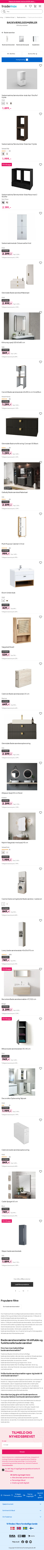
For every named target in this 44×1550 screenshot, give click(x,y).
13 (23, 1291)
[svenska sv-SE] (25, 1528)
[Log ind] (26, 6)
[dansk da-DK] (12, 1528)
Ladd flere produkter (22, 1284)
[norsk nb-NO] (19, 1528)
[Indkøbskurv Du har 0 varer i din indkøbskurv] (35, 6)
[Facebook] (22, 1541)
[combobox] (22, 11)
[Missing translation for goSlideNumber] (28, 1290)
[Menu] (39, 6)
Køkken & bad (10, 17)
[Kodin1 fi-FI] (31, 1528)
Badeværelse (21, 17)
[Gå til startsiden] (9, 6)
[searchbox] (24, 11)
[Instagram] (26, 1541)
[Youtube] (30, 1541)
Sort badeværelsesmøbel (11, 1306)
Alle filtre (12, 54)
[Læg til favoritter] (40, 65)
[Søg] (4, 11)
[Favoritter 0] (30, 6)
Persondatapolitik (7, 1465)
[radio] (3, 103)
